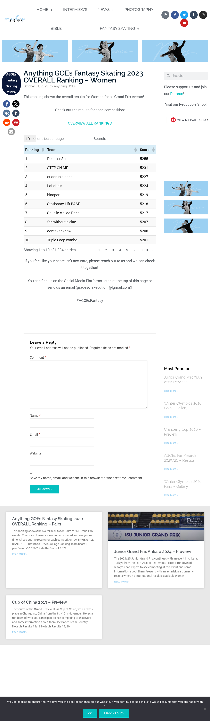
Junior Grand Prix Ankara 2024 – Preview (152, 551)
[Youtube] (184, 23)
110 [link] (145, 250)
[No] (205, 709)
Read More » (171, 390)
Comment (38, 357)
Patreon (176, 94)
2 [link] (106, 250)
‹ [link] (91, 250)
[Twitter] (184, 15)
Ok (90, 713)
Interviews (75, 9)
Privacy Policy (114, 713)
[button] (6, 104)
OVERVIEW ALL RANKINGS (90, 123)
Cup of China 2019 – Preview (39, 602)
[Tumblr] (194, 15)
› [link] (152, 250)
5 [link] (127, 250)
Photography (138, 9)
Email (35, 434)
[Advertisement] (186, 298)
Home (42, 9)
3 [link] (113, 250)
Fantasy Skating (117, 28)
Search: (100, 138)
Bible (56, 28)
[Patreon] (165, 15)
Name (35, 416)
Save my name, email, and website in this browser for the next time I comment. (86, 478)
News (104, 9)
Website (35, 453)
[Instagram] (203, 15)
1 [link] (99, 250)
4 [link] (120, 250)
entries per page (50, 138)
